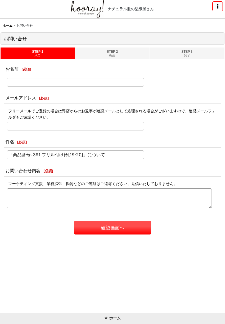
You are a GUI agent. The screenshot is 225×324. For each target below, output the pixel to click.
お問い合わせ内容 (23, 170)
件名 (9, 141)
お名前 (12, 69)
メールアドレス (20, 97)
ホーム (115, 317)
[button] (217, 6)
